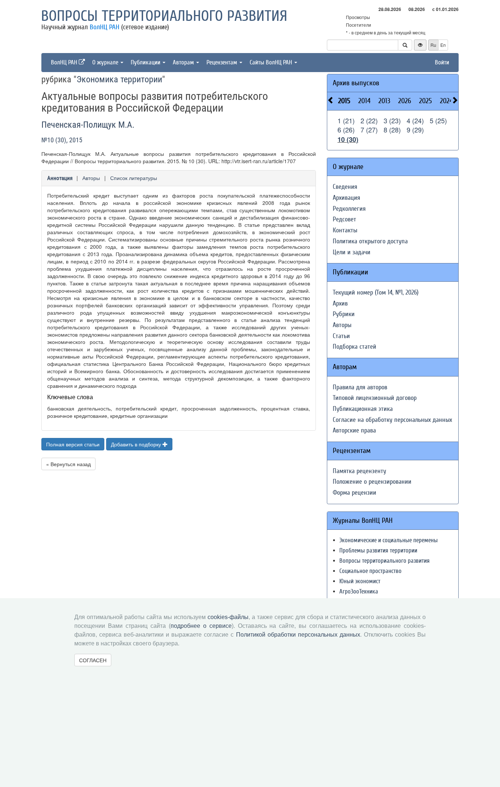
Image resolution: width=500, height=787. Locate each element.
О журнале (106, 62)
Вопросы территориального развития (164, 16)
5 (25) (438, 120)
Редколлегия (349, 209)
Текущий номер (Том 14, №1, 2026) (375, 292)
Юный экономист (359, 581)
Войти (442, 62)
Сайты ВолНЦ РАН (272, 62)
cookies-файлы (228, 617)
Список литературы (133, 177)
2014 (364, 101)
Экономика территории (119, 79)
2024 (446, 101)
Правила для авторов (360, 387)
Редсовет (344, 219)
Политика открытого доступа (370, 241)
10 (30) (347, 139)
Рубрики (344, 314)
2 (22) (369, 120)
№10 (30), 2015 (61, 140)
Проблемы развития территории (378, 550)
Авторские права (354, 430)
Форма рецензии (354, 492)
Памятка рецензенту (359, 471)
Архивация (346, 198)
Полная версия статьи (73, 444)
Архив (340, 303)
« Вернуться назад (68, 464)
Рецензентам (222, 62)
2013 (384, 101)
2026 (404, 101)
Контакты (345, 230)
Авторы (91, 177)
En (443, 45)
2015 (344, 101)
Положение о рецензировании (372, 482)
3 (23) (392, 120)
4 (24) (415, 120)
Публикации (146, 62)
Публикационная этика (363, 409)
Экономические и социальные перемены (388, 540)
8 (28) (392, 129)
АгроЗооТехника (358, 591)
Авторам (184, 62)
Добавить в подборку (137, 444)
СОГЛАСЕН (93, 660)
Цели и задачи (351, 252)
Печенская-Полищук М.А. (87, 125)
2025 (425, 101)
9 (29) (415, 129)
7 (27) (369, 129)
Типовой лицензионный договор (375, 398)
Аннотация (59, 178)
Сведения (345, 187)
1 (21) (346, 120)
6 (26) (346, 129)
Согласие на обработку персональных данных (392, 420)
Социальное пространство (370, 570)
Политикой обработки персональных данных (298, 635)
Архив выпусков (356, 83)
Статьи (341, 336)
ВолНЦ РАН (104, 27)
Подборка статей (354, 347)
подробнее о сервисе (201, 626)
